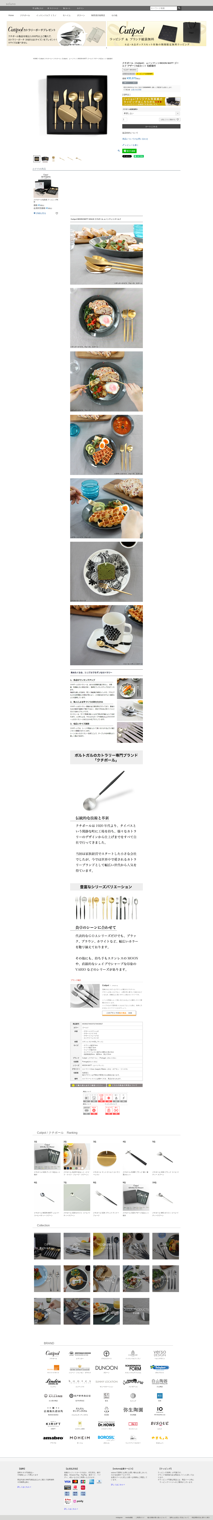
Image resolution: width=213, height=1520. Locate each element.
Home (11, 15)
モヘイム (67, 15)
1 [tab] (106, 48)
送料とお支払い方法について (179, 1517)
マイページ (54, 8)
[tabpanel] (56, 33)
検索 (179, 8)
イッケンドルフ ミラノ (46, 15)
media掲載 (129, 1517)
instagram (119, 1517)
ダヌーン (81, 15)
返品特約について (130, 133)
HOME (35, 58)
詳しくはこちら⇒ (24, 1487)
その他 (114, 15)
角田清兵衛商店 (98, 15)
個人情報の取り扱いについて (157, 1517)
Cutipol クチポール (45, 58)
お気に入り (39, 8)
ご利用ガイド (140, 1517)
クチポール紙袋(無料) (131, 109)
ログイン (80, 8)
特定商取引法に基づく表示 (201, 1517)
